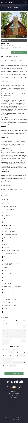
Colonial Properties (16, 56)
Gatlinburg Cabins (14, 395)
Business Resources (14, 414)
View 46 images (21, 36)
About (4, 60)
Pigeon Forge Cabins (14, 393)
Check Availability (19, 52)
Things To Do (14, 404)
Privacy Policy (14, 412)
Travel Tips (14, 399)
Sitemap (14, 416)
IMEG (17, 419)
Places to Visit (14, 406)
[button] (25, 2)
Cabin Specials (14, 397)
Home (8, 7)
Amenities (13, 60)
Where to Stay (14, 391)
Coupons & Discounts (14, 401)
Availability (22, 60)
